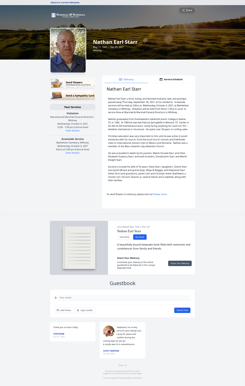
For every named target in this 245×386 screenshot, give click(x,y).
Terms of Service (130, 373)
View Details (73, 130)
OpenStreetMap (125, 378)
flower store (160, 194)
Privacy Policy (114, 373)
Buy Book (140, 237)
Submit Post (182, 310)
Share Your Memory (180, 263)
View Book (124, 237)
